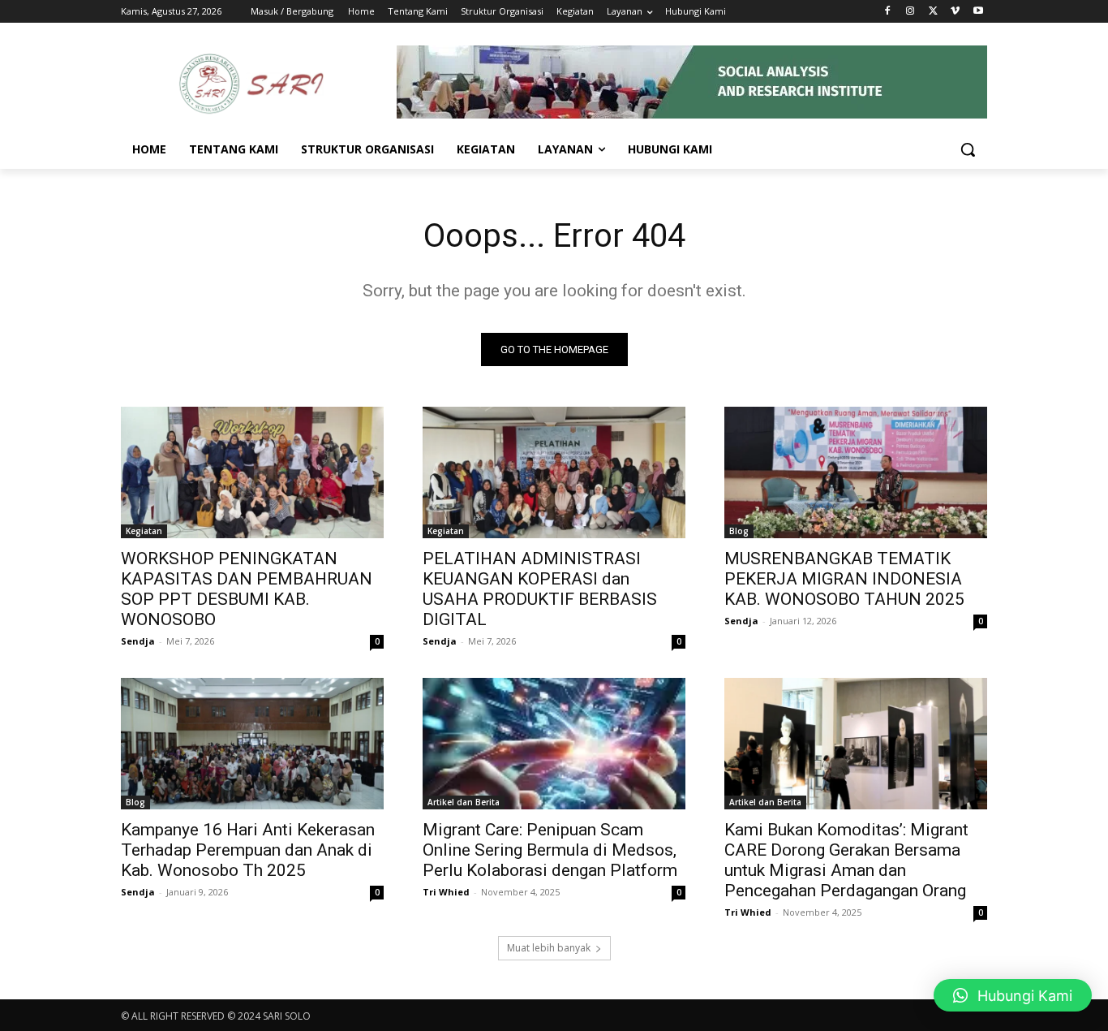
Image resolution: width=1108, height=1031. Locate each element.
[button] (967, 149)
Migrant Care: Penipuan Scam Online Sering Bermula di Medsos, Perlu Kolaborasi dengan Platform (550, 850)
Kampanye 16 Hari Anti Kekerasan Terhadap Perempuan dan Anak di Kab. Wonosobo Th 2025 (248, 850)
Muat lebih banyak (549, 948)
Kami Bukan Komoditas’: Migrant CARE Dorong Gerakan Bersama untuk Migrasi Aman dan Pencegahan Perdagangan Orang (846, 860)
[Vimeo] (955, 11)
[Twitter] (933, 11)
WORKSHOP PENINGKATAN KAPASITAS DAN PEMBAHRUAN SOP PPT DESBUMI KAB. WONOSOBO (246, 589)
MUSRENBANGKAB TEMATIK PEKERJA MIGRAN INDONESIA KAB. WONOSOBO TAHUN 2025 (844, 579)
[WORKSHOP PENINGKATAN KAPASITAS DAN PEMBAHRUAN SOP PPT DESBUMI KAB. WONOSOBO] (252, 472)
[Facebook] (887, 11)
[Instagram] (910, 11)
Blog (739, 531)
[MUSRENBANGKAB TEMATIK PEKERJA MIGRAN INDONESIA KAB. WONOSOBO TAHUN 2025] (855, 472)
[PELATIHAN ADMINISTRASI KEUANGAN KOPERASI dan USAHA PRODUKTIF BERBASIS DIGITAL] (554, 472)
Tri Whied (446, 892)
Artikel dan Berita (463, 802)
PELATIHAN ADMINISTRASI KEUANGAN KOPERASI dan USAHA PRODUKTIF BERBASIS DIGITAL (540, 589)
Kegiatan (144, 531)
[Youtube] (977, 11)
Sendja (138, 641)
